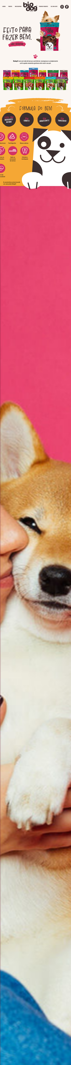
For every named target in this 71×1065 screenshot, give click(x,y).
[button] (12, 138)
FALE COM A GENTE (54, 6)
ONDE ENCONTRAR (18, 6)
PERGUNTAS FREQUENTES (43, 6)
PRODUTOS (10, 6)
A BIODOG (4, 6)
